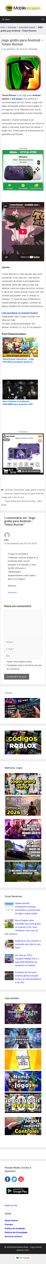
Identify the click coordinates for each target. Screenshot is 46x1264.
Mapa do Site (11, 1205)
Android (9, 490)
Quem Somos (11, 1220)
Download (12, 27)
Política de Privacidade (16, 1232)
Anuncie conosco (13, 1236)
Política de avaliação (15, 1228)
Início (3, 27)
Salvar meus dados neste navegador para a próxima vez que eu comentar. (24, 665)
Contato (9, 1224)
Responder (12, 592)
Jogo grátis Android (27, 27)
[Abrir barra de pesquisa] (43, 19)
